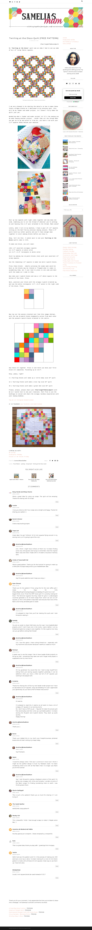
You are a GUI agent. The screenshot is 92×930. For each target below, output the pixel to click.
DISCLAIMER (67, 43)
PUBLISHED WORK (69, 40)
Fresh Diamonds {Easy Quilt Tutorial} (74, 186)
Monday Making (68, 249)
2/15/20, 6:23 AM (15, 806)
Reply (57, 501)
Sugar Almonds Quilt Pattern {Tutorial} (74, 198)
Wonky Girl (16, 815)
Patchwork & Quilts (69, 257)
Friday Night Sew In (69, 259)
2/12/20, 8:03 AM (15, 683)
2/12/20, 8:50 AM (19, 575)
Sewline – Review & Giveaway (74, 161)
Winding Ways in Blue (16, 916)
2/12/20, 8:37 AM (19, 667)
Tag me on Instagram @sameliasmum (21, 400)
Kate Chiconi (16, 583)
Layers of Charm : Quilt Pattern (75, 173)
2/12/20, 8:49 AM (19, 546)
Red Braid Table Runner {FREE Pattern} (75, 155)
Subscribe (73, 97)
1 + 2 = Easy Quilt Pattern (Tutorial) (75, 179)
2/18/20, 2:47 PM (19, 776)
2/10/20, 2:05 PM (15, 493)
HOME (65, 38)
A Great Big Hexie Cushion (17, 908)
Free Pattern (16, 463)
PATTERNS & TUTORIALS (71, 42)
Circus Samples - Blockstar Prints (19, 914)
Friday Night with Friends (71, 261)
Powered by (70, 101)
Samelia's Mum (16, 928)
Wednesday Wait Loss (70, 253)
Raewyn (15, 650)
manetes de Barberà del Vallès (22, 829)
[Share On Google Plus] (58, 461)
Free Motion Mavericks (70, 270)
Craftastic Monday (15, 454)
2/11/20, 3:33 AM (15, 622)
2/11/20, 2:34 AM (15, 585)
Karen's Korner (17, 519)
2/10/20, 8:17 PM (15, 532)
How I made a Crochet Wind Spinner (74, 142)
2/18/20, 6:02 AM (15, 831)
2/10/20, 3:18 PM (15, 521)
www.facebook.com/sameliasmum (31, 404)
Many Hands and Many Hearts (22, 492)
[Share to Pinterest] (55, 461)
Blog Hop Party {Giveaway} (76, 192)
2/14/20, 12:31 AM (15, 735)
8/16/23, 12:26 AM (15, 871)
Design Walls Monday (70, 247)
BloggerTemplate (27, 928)
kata (13, 841)
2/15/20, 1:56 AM (15, 792)
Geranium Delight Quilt (16, 910)
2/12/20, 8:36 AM (19, 698)
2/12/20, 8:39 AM (19, 640)
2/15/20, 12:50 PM (15, 817)
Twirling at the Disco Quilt (39, 463)
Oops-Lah (15, 530)
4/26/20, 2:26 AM (15, 842)
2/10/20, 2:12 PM (15, 507)
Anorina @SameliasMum (24, 544)
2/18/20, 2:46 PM (19, 749)
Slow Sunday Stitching (70, 266)
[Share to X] (52, 461)
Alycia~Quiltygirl (18, 790)
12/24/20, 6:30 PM (16, 854)
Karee (14, 734)
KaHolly (14, 620)
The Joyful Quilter (18, 804)
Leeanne (15, 681)
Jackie (14, 852)
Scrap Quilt (29, 463)
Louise (14, 505)
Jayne (14, 757)
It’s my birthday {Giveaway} (73, 168)
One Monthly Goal (68, 268)
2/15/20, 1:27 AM (15, 759)
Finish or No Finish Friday (19, 456)
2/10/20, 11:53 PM (15, 562)
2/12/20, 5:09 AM (15, 651)
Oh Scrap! (12, 452)
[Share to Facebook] (50, 461)
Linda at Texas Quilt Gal (20, 560)
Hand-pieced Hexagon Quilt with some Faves (23, 912)
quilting (23, 463)
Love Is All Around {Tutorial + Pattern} (73, 131)
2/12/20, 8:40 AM (15, 724)
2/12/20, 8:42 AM (19, 610)
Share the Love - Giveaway (76, 148)
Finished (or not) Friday (70, 255)
